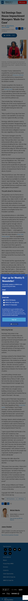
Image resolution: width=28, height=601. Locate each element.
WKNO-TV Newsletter (11, 305)
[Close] (26, 275)
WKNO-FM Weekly (10, 300)
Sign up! (14, 319)
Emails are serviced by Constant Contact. (10, 315)
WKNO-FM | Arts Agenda (12, 302)
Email (4, 289)
